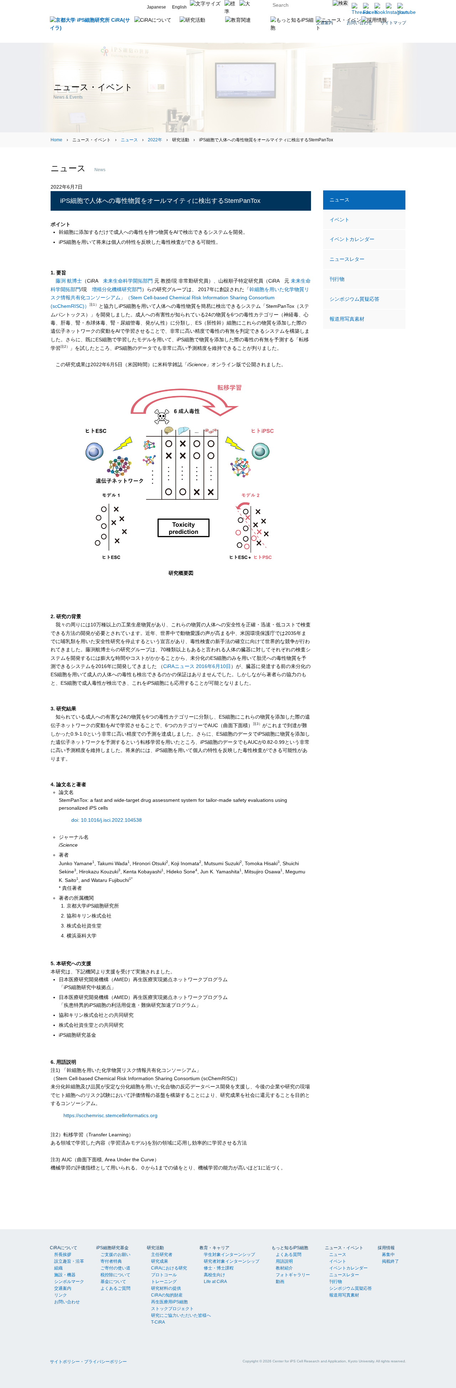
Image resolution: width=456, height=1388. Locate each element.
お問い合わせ (67, 1301)
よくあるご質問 (115, 1288)
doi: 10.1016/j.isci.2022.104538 (106, 819)
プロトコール (164, 1274)
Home (56, 139)
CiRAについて (63, 1247)
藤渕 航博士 (69, 281)
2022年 (155, 139)
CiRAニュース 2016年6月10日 (197, 666)
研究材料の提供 (166, 1288)
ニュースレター (347, 259)
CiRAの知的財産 (167, 1295)
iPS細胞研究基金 (112, 1247)
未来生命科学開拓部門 (128, 281)
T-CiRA (158, 1322)
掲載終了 (390, 1261)
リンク (60, 1295)
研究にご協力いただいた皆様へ (181, 1315)
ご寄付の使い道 (115, 1268)
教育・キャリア (214, 1247)
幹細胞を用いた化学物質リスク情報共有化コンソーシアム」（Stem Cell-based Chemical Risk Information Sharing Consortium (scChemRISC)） (180, 297)
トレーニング (164, 1281)
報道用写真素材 (347, 319)
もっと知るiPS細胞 (289, 1247)
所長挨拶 (62, 1254)
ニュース (129, 139)
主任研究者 (161, 1254)
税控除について (115, 1274)
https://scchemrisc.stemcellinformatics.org (110, 1115)
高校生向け (214, 1274)
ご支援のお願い (115, 1254)
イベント (339, 219)
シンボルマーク (69, 1281)
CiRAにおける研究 (169, 1268)
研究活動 (155, 1247)
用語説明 (284, 1261)
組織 (58, 1268)
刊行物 (337, 279)
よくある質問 (288, 1254)
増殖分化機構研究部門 (117, 289)
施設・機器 (65, 1274)
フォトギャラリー (293, 1274)
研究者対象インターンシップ (231, 1261)
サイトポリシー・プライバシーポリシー (88, 1361)
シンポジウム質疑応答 (354, 299)
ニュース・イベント (344, 1247)
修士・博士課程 (219, 1268)
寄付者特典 (111, 1261)
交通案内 (62, 1288)
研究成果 (159, 1261)
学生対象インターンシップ (229, 1254)
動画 (280, 1281)
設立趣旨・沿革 (69, 1261)
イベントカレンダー (352, 239)
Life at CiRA (215, 1281)
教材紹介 (284, 1268)
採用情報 (386, 1247)
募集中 (388, 1254)
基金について (113, 1281)
